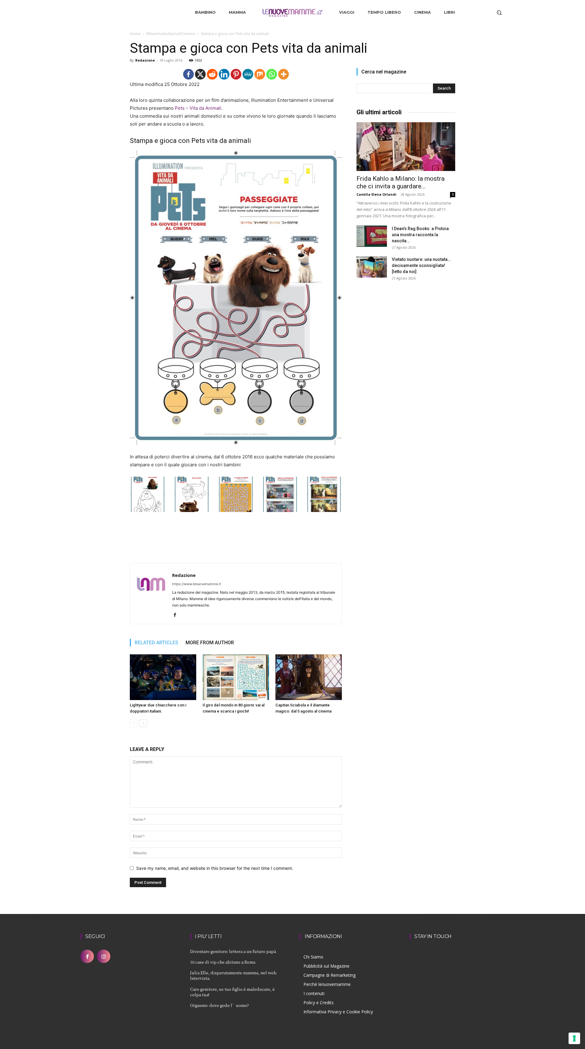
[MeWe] (248, 74)
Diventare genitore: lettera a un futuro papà (233, 951)
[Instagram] (103, 956)
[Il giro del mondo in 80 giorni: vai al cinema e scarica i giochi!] (236, 677)
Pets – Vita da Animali (198, 108)
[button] (499, 12)
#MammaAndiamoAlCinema (170, 33)
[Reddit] (212, 74)
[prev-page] (133, 723)
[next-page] (143, 723)
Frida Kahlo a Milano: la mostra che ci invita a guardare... (400, 182)
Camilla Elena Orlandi (376, 194)
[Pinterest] (236, 74)
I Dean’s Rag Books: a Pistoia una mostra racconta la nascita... (420, 234)
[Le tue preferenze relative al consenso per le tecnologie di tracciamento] (574, 1038)
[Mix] (259, 74)
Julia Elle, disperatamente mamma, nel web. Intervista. (233, 975)
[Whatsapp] (271, 74)
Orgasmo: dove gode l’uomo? (219, 1005)
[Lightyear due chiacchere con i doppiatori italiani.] (163, 677)
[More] (283, 74)
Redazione (145, 60)
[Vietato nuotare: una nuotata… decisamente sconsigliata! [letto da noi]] (371, 267)
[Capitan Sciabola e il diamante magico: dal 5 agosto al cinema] (308, 677)
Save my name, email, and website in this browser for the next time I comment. (214, 868)
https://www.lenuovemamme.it (196, 584)
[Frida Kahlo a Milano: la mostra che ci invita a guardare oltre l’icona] (405, 146)
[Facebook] (188, 74)
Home (135, 33)
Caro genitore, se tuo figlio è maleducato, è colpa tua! (232, 991)
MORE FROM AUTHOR (210, 642)
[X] (200, 74)
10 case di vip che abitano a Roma (222, 962)
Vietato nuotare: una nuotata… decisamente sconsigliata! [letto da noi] (421, 265)
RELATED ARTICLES (156, 642)
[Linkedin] (224, 74)
